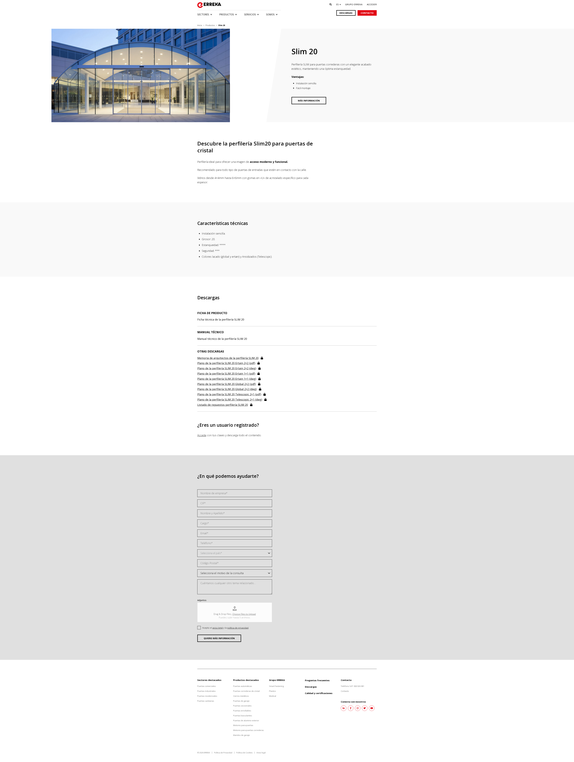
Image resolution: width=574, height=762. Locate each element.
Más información (309, 100)
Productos (226, 14)
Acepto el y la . (225, 627)
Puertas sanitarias (205, 701)
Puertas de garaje (241, 701)
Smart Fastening (276, 686)
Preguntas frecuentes (317, 680)
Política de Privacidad (223, 752)
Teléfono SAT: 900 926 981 (352, 686)
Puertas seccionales (242, 705)
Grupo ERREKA (353, 4)
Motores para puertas (243, 725)
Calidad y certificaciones (318, 693)
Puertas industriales (206, 691)
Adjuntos (201, 600)
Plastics (272, 691)
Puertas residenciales (207, 696)
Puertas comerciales (206, 686)
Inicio (199, 25)
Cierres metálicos (241, 696)
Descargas (345, 12)
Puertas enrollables (242, 710)
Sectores (203, 14)
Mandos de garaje (241, 735)
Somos (270, 14)
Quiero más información (219, 638)
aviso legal (217, 627)
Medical (272, 696)
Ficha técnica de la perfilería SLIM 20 (220, 319)
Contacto (367, 12)
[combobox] (234, 553)
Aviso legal (261, 752)
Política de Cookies (244, 752)
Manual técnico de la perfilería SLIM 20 (222, 339)
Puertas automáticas (242, 686)
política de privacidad (237, 627)
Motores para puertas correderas (248, 730)
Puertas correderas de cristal (246, 691)
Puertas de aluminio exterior (246, 720)
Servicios (250, 14)
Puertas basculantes (242, 715)
